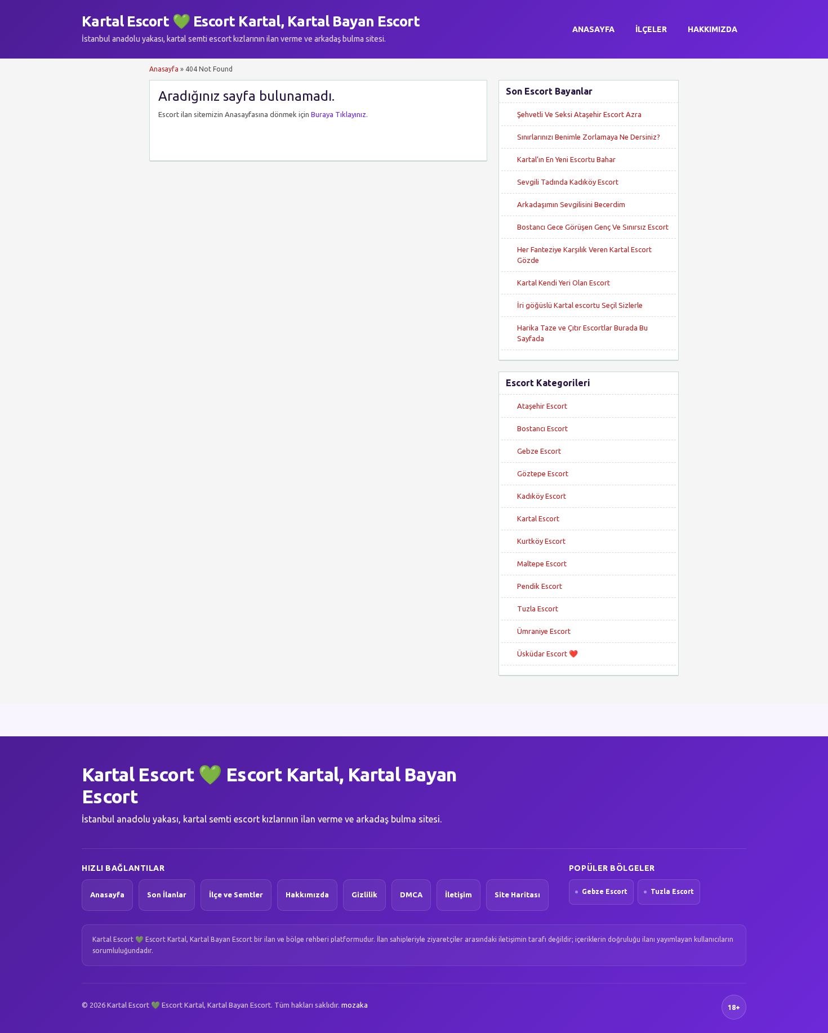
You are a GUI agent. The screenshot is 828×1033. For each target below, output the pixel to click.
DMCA (411, 894)
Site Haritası (517, 894)
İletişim (458, 894)
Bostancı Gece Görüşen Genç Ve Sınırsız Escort (593, 227)
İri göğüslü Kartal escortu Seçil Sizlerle (580, 305)
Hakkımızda (712, 29)
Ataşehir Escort (542, 406)
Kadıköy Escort (541, 496)
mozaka (354, 1005)
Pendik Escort (539, 586)
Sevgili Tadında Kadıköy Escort (567, 182)
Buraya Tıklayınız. (339, 114)
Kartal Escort (538, 518)
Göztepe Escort (542, 473)
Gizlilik (364, 894)
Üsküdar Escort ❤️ (547, 654)
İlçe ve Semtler (236, 894)
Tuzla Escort (537, 608)
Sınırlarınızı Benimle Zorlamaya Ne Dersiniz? (588, 137)
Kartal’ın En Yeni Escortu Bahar (566, 159)
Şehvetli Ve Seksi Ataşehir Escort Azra (579, 114)
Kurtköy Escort (541, 541)
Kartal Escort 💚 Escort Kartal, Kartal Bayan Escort (251, 21)
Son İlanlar (166, 894)
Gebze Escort (539, 451)
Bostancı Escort (542, 428)
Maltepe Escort (542, 563)
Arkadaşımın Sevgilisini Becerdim (571, 204)
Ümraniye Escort (544, 631)
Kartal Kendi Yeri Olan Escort (563, 283)
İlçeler (651, 29)
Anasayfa (593, 29)
